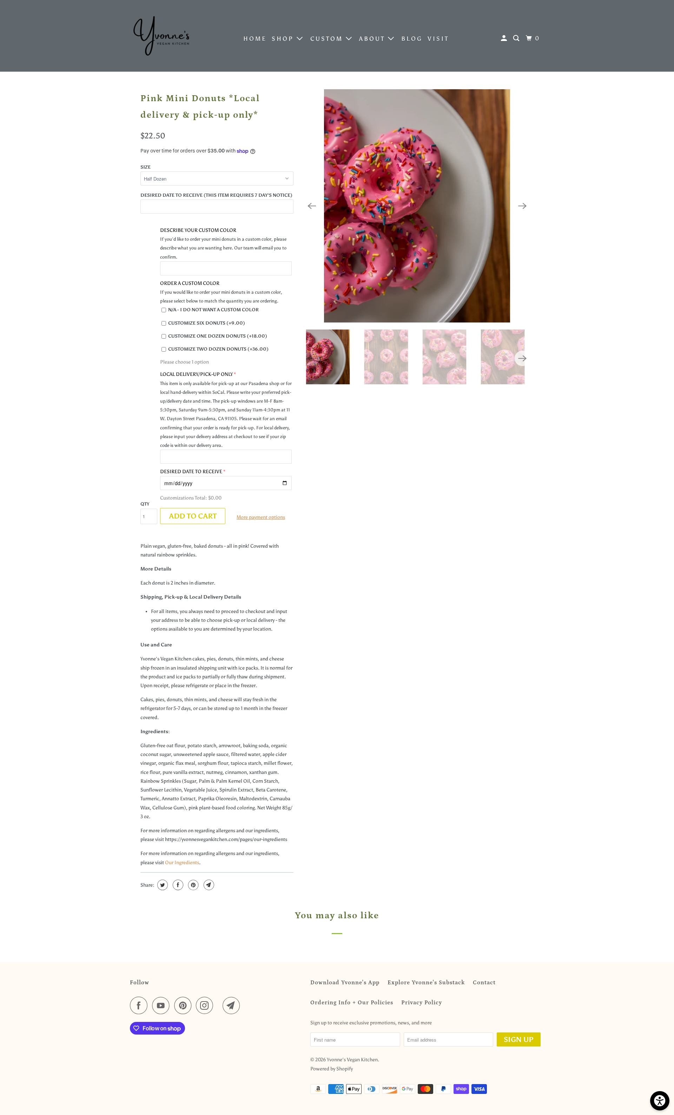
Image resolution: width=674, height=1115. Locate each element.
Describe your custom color (198, 230)
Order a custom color (189, 283)
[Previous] (311, 206)
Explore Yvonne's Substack (426, 982)
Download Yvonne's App (344, 982)
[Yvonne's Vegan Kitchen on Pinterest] (184, 1005)
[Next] (522, 206)
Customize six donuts (206, 323)
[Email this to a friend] (208, 885)
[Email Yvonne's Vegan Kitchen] (233, 1005)
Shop (284, 38)
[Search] (517, 38)
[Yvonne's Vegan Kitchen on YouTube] (162, 1005)
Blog (412, 38)
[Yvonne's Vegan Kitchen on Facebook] (140, 1005)
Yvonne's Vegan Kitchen (352, 1060)
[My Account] (505, 38)
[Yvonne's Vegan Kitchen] (161, 36)
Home (255, 38)
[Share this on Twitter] (162, 885)
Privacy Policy (421, 1002)
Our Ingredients (182, 863)
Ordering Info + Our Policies (351, 1002)
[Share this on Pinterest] (192, 885)
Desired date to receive (191, 472)
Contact (484, 982)
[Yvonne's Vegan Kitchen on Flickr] (220, 1005)
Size (145, 167)
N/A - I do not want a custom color (213, 309)
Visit (438, 38)
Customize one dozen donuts (217, 336)
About (373, 38)
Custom (328, 38)
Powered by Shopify (331, 1069)
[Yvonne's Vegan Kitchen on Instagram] (206, 1005)
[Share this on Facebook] (177, 885)
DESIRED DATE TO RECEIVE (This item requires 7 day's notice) (216, 195)
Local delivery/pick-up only (196, 374)
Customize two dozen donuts (218, 349)
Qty (144, 504)
